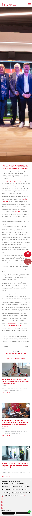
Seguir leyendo (6, 392)
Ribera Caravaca (10, 322)
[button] (29, 4)
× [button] (30, 480)
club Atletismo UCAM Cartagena (15, 325)
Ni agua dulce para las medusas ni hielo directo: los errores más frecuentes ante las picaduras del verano (15, 381)
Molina (17, 322)
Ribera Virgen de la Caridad (14, 181)
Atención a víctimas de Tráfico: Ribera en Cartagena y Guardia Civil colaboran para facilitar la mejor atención (15, 465)
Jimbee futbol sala (12, 323)
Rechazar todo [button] (23, 513)
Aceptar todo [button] (8, 513)
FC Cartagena (18, 211)
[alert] (16, 497)
